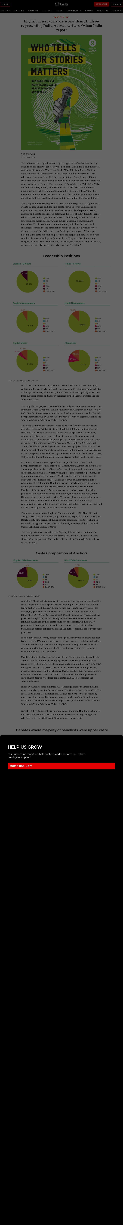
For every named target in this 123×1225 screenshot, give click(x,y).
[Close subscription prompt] (120, 740)
